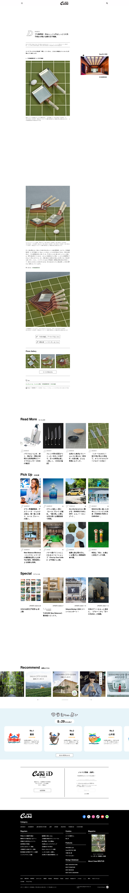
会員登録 (42, 790)
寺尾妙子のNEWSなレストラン (28, 841)
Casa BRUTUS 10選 (71, 850)
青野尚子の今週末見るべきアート (28, 838)
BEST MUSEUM (70, 870)
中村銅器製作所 (36, 267)
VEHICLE (71, 827)
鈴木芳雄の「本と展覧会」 (48, 841)
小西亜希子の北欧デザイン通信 (27, 849)
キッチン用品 (37, 384)
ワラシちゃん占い (70, 855)
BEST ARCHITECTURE (72, 864)
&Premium (56, 878)
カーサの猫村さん (70, 836)
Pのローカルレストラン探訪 (49, 849)
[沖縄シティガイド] (65, 684)
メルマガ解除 (86, 793)
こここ (84, 878)
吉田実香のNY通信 (24, 844)
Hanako (50, 878)
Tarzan (61, 878)
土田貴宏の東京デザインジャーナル (50, 838)
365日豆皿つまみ (70, 847)
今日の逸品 (53, 384)
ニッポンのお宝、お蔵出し (48, 852)
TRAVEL (63, 827)
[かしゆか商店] (92, 684)
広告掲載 (22, 881)
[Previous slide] (38, 700)
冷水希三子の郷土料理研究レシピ (50, 854)
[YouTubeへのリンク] (102, 816)
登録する (86, 790)
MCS (89, 878)
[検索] (107, 3)
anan (21, 878)
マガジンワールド (96, 878)
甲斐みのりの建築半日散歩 (26, 836)
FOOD (56, 827)
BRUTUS (26, 878)
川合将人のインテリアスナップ (49, 844)
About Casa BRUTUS (96, 861)
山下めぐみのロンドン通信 (26, 846)
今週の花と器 (69, 853)
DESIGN (22, 827)
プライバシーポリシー (83, 783)
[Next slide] (91, 700)
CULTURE (80, 827)
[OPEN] (21, 3)
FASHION (31, 827)
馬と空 (67, 838)
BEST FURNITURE (70, 867)
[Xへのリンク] (88, 816)
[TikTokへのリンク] (98, 816)
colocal (67, 878)
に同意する (86, 783)
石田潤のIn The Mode (47, 846)
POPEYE (32, 878)
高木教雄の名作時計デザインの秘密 (29, 852)
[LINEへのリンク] (107, 816)
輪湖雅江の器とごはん (47, 836)
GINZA (45, 878)
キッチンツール (29, 384)
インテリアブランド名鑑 (26, 854)
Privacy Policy (29, 881)
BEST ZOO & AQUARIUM (72, 872)
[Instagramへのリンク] (93, 816)
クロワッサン (39, 878)
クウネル (79, 878)
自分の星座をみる (64, 755)
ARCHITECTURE (41, 827)
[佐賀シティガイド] (38, 684)
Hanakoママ (73, 878)
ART (50, 827)
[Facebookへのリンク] (84, 816)
